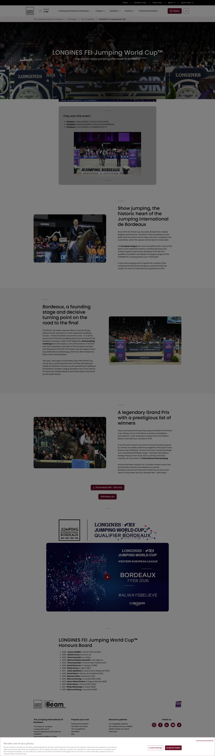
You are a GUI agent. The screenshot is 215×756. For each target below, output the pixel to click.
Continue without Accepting (204, 740)
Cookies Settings (155, 748)
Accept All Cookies (173, 748)
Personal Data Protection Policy (15, 754)
